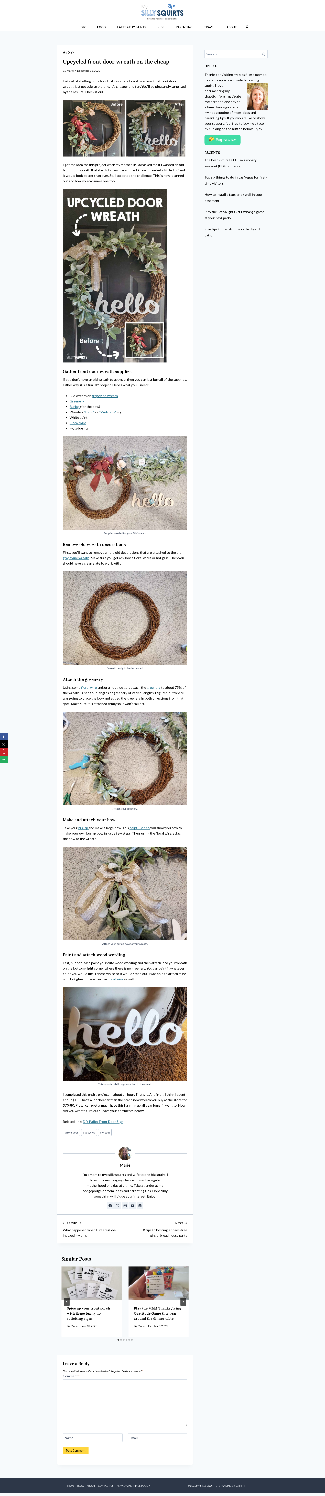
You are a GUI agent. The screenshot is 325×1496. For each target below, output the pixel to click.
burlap (83, 828)
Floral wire (78, 423)
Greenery (77, 401)
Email (133, 1438)
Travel (209, 27)
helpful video (139, 828)
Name (68, 1438)
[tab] (118, 1340)
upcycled (89, 1132)
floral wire (89, 687)
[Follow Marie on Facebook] (110, 1205)
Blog (80, 1485)
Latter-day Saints (131, 27)
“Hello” (89, 412)
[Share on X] (4, 744)
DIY (83, 27)
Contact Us (106, 1485)
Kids (161, 27)
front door (71, 1132)
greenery (154, 687)
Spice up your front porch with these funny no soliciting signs (88, 1313)
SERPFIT (240, 1485)
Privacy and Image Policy (133, 1485)
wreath (105, 1132)
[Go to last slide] (67, 1302)
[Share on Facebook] (4, 736)
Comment (71, 1376)
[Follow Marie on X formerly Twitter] (117, 1205)
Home (70, 1485)
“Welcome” (107, 412)
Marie (70, 70)
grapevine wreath (104, 396)
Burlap (75, 406)
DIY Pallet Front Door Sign (103, 1121)
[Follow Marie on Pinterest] (140, 1205)
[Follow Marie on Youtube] (132, 1205)
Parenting (184, 27)
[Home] (64, 52)
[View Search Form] (247, 27)
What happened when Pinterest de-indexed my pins (89, 1229)
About (231, 27)
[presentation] (91, 1283)
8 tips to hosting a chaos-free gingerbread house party (165, 1229)
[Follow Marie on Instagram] (125, 1205)
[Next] (183, 1302)
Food (101, 27)
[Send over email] (4, 759)
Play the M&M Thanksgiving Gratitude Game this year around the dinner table (157, 1313)
